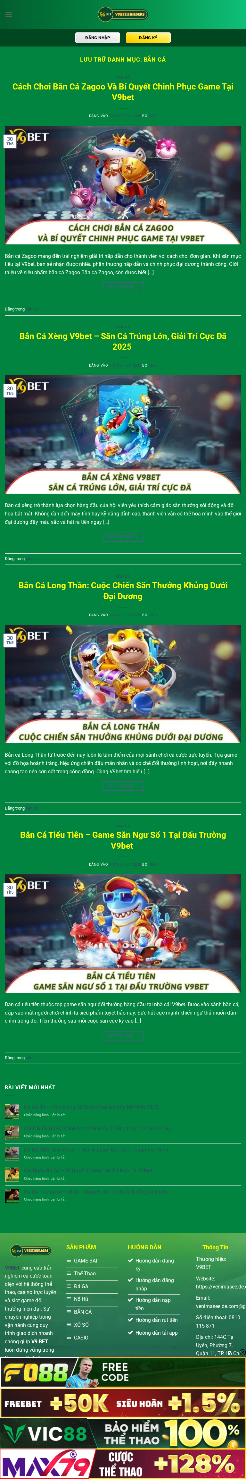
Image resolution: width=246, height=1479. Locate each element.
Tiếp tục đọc (123, 287)
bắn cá (123, 77)
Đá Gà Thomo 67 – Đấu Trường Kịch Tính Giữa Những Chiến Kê (96, 1192)
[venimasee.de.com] (123, 14)
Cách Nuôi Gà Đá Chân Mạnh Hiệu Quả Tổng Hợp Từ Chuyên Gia (97, 1129)
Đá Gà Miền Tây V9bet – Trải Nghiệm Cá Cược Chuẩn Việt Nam (96, 1150)
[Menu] (8, 14)
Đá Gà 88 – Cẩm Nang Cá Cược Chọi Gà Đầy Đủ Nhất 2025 (91, 1107)
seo (153, 116)
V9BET (12, 1268)
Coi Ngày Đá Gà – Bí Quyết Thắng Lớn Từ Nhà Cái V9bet (88, 1171)
